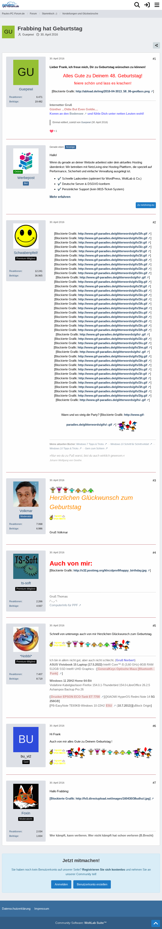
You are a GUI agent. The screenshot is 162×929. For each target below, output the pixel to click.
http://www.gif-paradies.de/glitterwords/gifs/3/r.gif (112, 242)
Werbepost (26, 178)
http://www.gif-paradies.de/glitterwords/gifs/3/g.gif (112, 281)
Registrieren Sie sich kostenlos (103, 869)
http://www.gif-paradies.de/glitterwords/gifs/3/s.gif (112, 321)
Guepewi (28, 34)
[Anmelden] (147, 5)
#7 (154, 782)
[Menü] (157, 5)
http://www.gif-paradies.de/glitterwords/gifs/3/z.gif (112, 246)
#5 (154, 625)
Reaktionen (15, 97)
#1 (154, 58)
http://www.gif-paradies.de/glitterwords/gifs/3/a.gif (112, 391)
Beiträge (13, 101)
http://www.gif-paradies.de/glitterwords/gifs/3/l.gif (113, 251)
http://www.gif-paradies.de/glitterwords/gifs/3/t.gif (112, 378)
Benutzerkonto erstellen (92, 884)
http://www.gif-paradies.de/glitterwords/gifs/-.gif (113, 277)
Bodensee (76, 113)
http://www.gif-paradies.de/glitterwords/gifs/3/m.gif (113, 347)
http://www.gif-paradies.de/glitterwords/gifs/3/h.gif (112, 233)
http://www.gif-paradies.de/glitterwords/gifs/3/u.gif (112, 290)
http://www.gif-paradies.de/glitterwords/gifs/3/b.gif (112, 365)
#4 (154, 552)
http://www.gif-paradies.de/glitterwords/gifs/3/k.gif (112, 303)
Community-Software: (81, 922)
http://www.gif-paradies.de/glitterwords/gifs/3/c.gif (112, 259)
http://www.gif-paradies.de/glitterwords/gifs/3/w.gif (112, 308)
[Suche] (137, 5)
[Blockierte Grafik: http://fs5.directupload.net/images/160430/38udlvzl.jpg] (100, 798)
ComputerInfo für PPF (64, 605)
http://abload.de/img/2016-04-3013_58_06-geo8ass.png (113, 91)
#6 (154, 726)
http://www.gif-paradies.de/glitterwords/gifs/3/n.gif (112, 273)
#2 (154, 222)
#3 (154, 480)
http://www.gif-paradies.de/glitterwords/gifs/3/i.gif (113, 255)
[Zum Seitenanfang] (155, 923)
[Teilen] (156, 45)
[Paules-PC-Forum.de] (10, 5)
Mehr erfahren (60, 197)
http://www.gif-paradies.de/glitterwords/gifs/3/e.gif (112, 238)
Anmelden (61, 884)
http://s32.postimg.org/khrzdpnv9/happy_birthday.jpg (110, 570)
